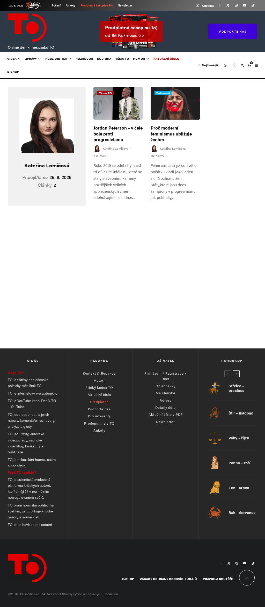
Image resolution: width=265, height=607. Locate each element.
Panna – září (239, 462)
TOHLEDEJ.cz (37, 5)
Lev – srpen (239, 487)
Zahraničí (163, 93)
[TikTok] (253, 5)
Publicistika (56, 58)
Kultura (104, 58)
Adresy (166, 400)
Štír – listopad (241, 413)
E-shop (13, 71)
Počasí (56, 5)
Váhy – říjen (239, 437)
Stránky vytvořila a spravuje (81, 593)
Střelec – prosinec (236, 388)
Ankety (70, 5)
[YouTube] (244, 5)
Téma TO (122, 58)
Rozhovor (84, 58)
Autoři (99, 380)
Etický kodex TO (99, 387)
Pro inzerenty (99, 415)
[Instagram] (236, 5)
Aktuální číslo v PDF (166, 414)
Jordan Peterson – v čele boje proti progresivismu (118, 133)
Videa (12, 58)
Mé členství (165, 392)
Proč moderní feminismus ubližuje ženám (171, 133)
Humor (139, 58)
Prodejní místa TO (99, 423)
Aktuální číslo (99, 394)
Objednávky (165, 385)
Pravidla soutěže (218, 578)
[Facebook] (220, 5)
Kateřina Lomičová (46, 165)
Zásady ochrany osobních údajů (168, 578)
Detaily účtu (165, 407)
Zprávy (31, 58)
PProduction (109, 593)
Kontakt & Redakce (99, 373)
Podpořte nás (99, 408)
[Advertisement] (132, 299)
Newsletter (125, 5)
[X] (228, 5)
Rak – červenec (242, 512)
